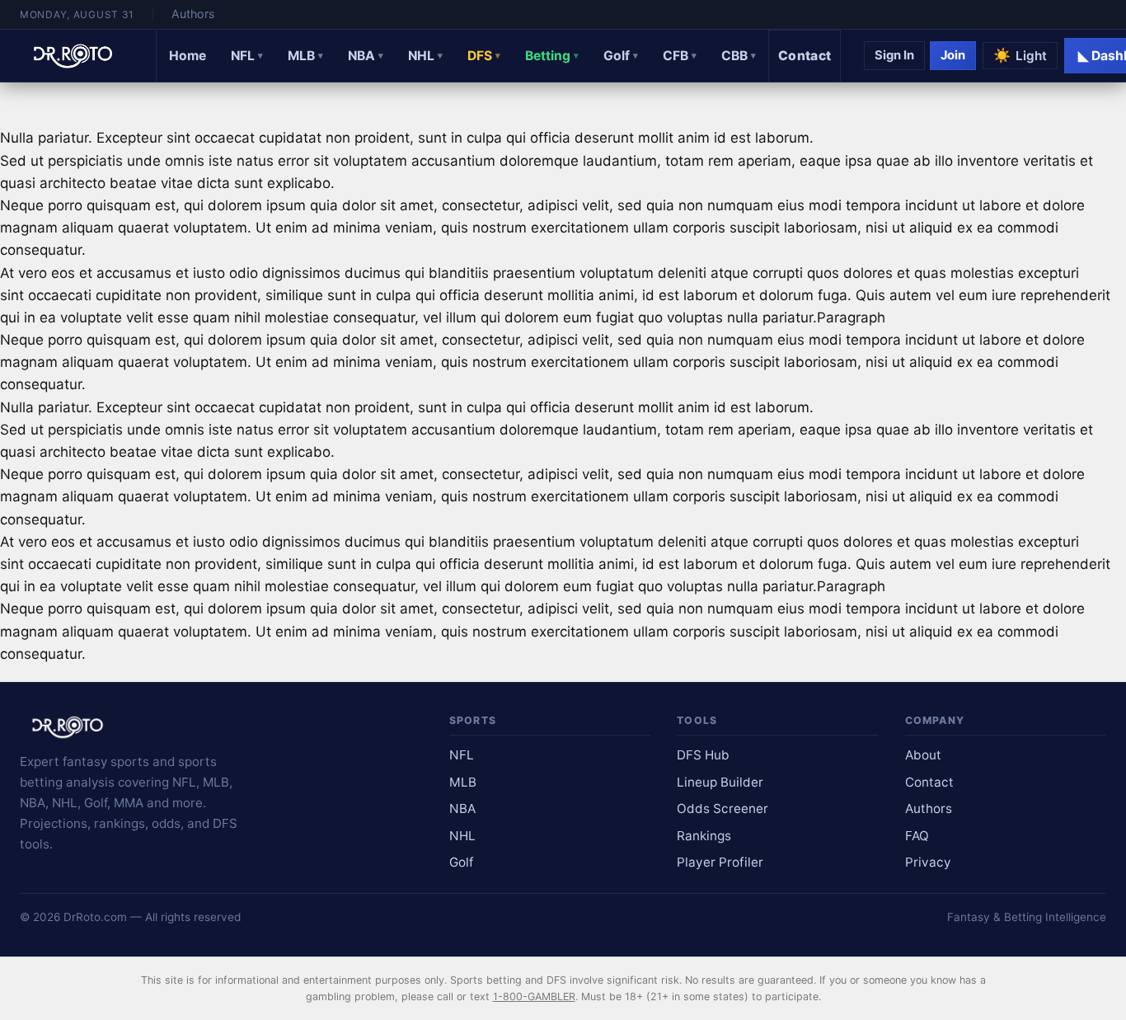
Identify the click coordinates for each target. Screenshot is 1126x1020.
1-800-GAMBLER (534, 996)
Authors (192, 14)
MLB (305, 55)
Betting (552, 55)
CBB (738, 55)
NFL (247, 55)
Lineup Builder (720, 782)
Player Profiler (720, 862)
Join (953, 55)
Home (187, 55)
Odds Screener (722, 808)
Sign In (894, 55)
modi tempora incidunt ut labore (915, 205)
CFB (680, 55)
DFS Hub (703, 755)
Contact (804, 55)
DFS (483, 55)
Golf (620, 55)
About (923, 755)
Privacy (928, 862)
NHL (425, 55)
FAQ (917, 836)
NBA (365, 55)
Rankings (704, 836)
